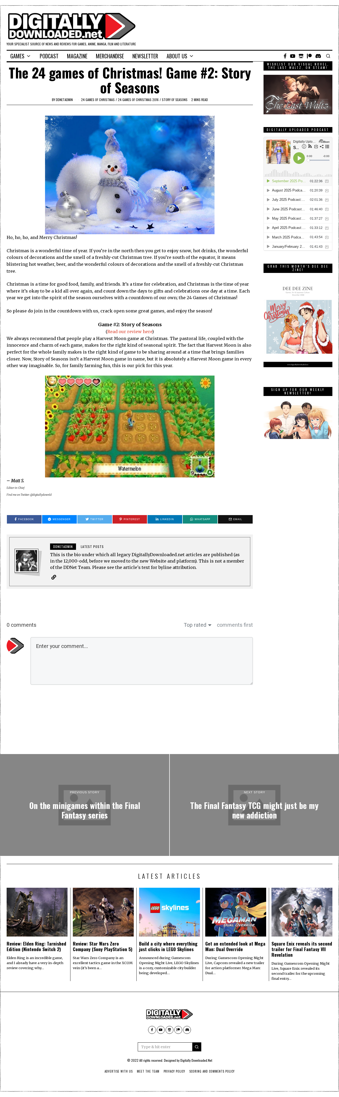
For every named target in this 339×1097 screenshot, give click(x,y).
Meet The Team (148, 1071)
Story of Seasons (175, 99)
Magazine (77, 56)
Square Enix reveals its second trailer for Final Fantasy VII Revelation (301, 949)
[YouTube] (293, 56)
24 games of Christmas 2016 (138, 99)
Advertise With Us (119, 1071)
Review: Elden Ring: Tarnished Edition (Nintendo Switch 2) (36, 946)
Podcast (49, 56)
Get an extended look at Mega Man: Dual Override (235, 946)
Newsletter (145, 56)
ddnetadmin (64, 99)
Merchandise (110, 56)
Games (17, 56)
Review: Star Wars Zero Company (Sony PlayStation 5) (102, 946)
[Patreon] (309, 56)
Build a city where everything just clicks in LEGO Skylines (168, 946)
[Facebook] (285, 56)
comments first (235, 625)
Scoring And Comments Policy (212, 1071)
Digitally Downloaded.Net (196, 1060)
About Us (177, 56)
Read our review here (129, 331)
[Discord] (318, 56)
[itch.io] (301, 56)
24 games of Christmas (98, 99)
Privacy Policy (174, 1071)
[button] (196, 1046)
